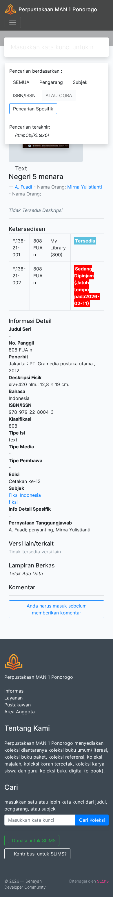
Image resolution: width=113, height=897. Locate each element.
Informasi (14, 691)
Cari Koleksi (92, 820)
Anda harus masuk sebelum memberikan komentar (57, 609)
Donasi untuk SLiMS (34, 840)
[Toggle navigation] (13, 22)
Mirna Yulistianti (84, 187)
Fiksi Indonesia (25, 495)
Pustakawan (17, 705)
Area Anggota (19, 711)
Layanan (13, 698)
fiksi (13, 502)
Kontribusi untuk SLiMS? (40, 854)
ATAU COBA (58, 95)
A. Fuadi (23, 187)
